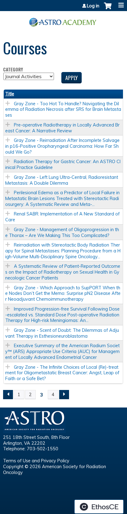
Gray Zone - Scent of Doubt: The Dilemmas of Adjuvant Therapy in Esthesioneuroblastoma (62, 333)
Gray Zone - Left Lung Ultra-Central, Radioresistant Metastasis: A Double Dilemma (61, 180)
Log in (93, 6)
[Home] (63, 20)
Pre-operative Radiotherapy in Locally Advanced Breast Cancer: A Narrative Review (62, 128)
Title (9, 94)
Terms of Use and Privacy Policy (36, 461)
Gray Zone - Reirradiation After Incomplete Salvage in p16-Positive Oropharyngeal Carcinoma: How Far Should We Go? (62, 146)
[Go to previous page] (8, 394)
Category (13, 70)
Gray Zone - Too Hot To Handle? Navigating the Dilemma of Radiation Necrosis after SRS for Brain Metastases (63, 109)
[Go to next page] (64, 394)
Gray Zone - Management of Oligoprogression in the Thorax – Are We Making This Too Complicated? (62, 232)
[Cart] (108, 8)
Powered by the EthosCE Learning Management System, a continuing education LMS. (99, 506)
